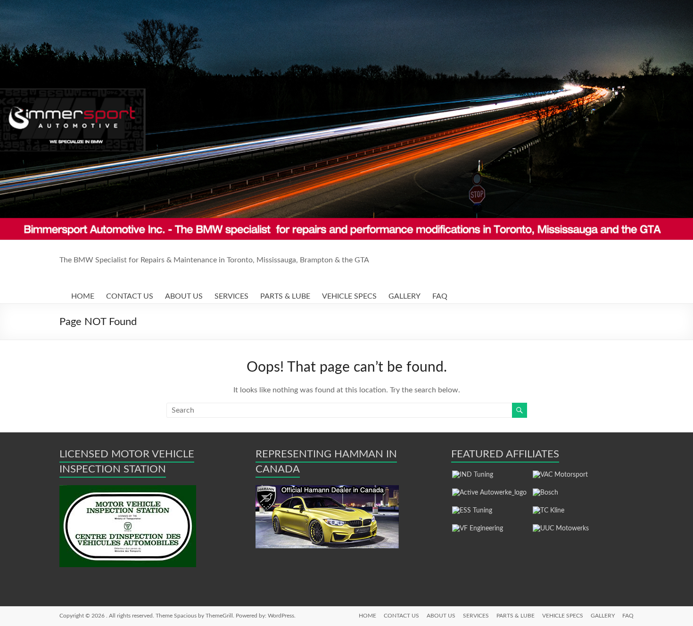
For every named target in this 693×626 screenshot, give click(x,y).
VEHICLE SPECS (349, 296)
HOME (82, 296)
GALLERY (404, 296)
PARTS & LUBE (285, 296)
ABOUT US (184, 296)
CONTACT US (129, 296)
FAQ (439, 296)
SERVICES (231, 296)
